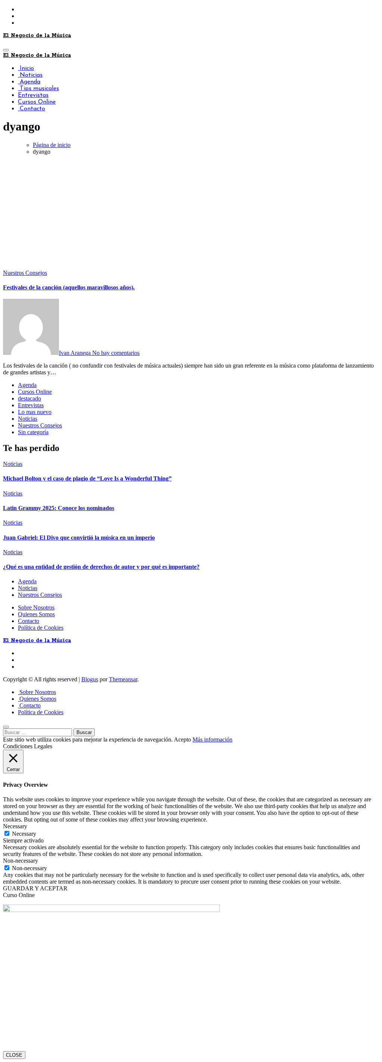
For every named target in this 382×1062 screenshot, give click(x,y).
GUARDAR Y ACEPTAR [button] (35, 888)
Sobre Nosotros (36, 607)
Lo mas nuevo (34, 412)
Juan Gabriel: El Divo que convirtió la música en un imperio (79, 537)
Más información (212, 739)
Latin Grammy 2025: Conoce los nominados (58, 508)
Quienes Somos (36, 614)
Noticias (30, 75)
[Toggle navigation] (6, 50)
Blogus (89, 679)
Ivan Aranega (75, 353)
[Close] (6, 727)
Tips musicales (38, 89)
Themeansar (123, 679)
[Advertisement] (191, 213)
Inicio (26, 68)
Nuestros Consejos (25, 273)
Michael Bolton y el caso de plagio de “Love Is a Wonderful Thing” (87, 478)
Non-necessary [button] (20, 860)
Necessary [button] (15, 826)
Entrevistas (33, 95)
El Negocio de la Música (37, 35)
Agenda (29, 82)
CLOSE (14, 1055)
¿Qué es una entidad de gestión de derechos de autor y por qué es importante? (101, 567)
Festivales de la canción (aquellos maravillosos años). (69, 287)
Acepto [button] (182, 739)
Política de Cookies (40, 627)
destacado (29, 398)
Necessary (24, 834)
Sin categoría (33, 432)
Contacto (31, 109)
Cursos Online (37, 102)
